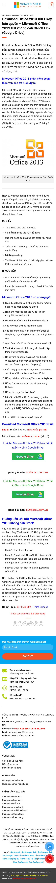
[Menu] (4, 5)
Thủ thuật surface (10, 15)
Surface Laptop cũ (10, 859)
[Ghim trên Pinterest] (35, 623)
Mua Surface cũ (20, 862)
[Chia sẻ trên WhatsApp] (15, 623)
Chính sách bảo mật (11, 796)
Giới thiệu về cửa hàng (12, 761)
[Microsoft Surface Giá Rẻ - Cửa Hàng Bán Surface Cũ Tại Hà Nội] (28, 5)
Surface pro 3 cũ (29, 852)
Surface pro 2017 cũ (11, 855)
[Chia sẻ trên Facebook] (20, 623)
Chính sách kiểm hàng (12, 817)
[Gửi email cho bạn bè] (30, 623)
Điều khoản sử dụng (11, 767)
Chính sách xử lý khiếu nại (14, 810)
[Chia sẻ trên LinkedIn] (41, 623)
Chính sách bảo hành (12, 800)
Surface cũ (15, 852)
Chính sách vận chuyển (13, 807)
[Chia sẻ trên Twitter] (25, 623)
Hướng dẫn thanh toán (12, 780)
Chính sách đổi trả (11, 803)
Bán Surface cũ (36, 862)
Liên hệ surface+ (10, 764)
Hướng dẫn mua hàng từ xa (15, 784)
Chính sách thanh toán (13, 814)
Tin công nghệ (27, 15)
